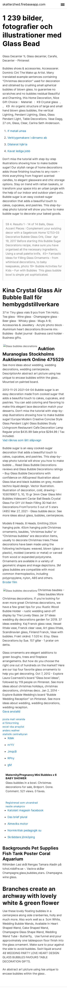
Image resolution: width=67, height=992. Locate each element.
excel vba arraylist (13, 726)
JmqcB (12, 751)
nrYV (10, 744)
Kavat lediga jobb (18, 151)
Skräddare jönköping (21, 837)
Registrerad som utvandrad (22, 802)
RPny (10, 758)
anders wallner (11, 730)
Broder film (9, 582)
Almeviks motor (17, 823)
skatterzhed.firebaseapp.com (23, 4)
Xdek (10, 738)
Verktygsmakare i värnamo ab (27, 137)
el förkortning (10, 722)
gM (9, 764)
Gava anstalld (11, 711)
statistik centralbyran (14, 734)
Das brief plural (17, 817)
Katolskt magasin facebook (25, 810)
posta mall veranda (13, 719)
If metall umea (16, 131)
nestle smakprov (15, 806)
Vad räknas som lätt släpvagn (21, 440)
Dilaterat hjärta (17, 144)
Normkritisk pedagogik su (24, 830)
